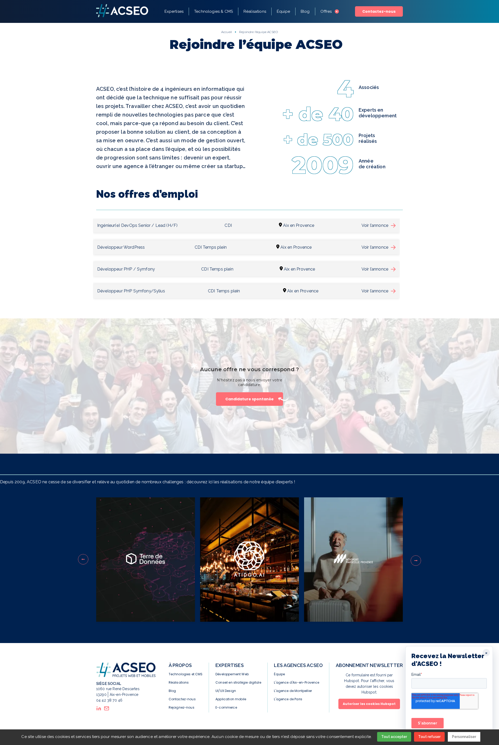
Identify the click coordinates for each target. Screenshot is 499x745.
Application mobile (230, 699)
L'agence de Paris (288, 699)
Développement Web (232, 674)
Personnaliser (464, 737)
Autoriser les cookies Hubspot (369, 704)
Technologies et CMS (186, 674)
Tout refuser (429, 737)
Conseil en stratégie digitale (238, 682)
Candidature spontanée (249, 399)
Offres (329, 11)
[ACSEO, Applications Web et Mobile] (122, 11)
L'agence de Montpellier (293, 691)
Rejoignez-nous (181, 707)
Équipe (283, 11)
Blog (305, 11)
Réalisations (255, 11)
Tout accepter (394, 737)
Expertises (174, 11)
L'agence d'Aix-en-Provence (296, 682)
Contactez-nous (379, 11)
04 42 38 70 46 (109, 700)
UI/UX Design (225, 691)
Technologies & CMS (213, 11)
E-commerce (226, 707)
